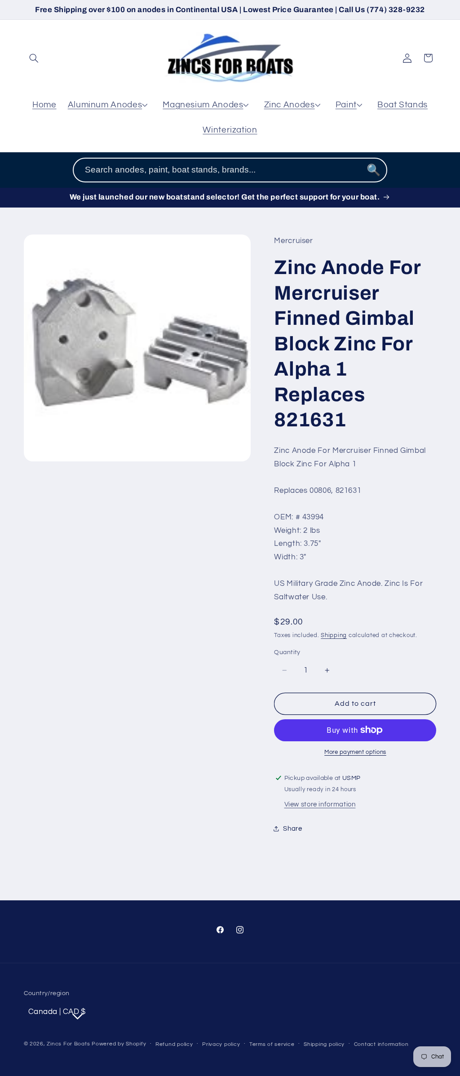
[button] (34, 58)
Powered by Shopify (119, 1043)
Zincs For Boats (68, 1043)
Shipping (334, 635)
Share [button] (292, 828)
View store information (320, 804)
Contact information (381, 1044)
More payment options (355, 752)
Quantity (287, 652)
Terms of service (272, 1044)
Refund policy (174, 1044)
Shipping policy (324, 1044)
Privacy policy (221, 1044)
